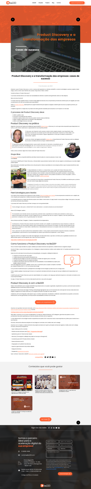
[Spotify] (59, 428)
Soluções (41, 2)
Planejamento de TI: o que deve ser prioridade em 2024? (67, 391)
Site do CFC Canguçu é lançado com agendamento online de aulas (20, 392)
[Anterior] (28, 19)
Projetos (47, 2)
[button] (45, 357)
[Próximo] (63, 19)
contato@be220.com (59, 467)
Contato (59, 2)
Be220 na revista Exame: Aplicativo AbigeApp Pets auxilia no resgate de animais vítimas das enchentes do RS (44, 391)
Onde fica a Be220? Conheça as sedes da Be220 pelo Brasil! (21, 412)
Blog (53, 2)
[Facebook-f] (49, 428)
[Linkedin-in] (54, 428)
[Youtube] (56, 428)
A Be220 (34, 2)
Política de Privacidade (51, 469)
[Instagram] (51, 428)
